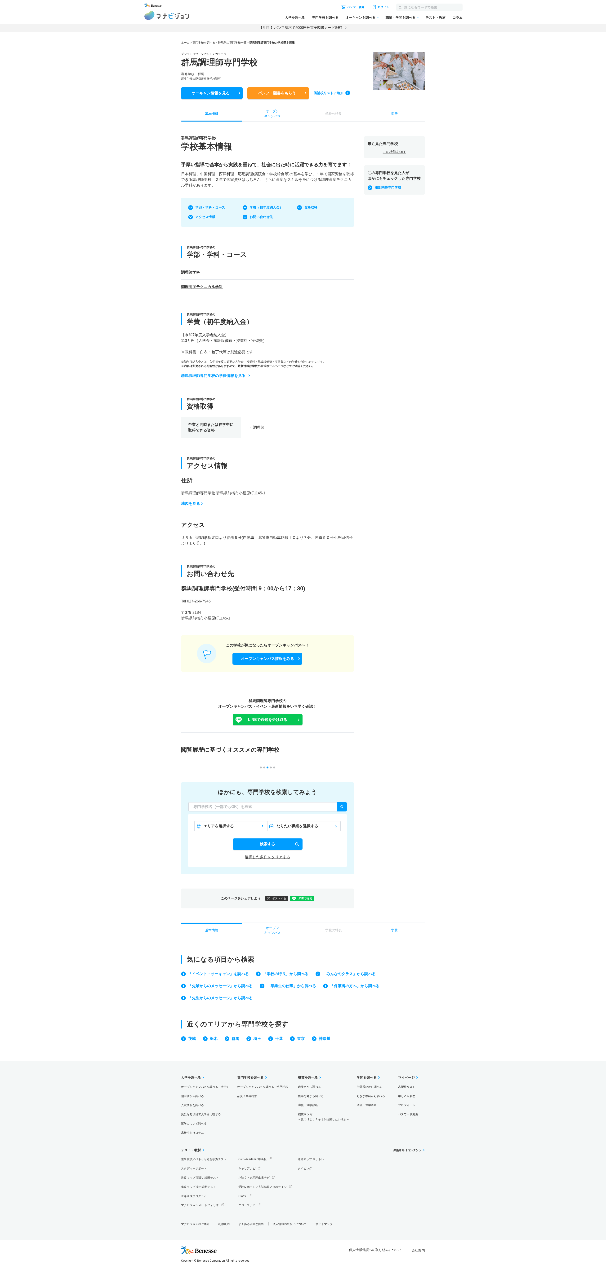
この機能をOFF (394, 152)
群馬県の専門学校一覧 (232, 42)
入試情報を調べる (192, 1105)
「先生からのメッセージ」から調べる (220, 998)
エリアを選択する (219, 826)
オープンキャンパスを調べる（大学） (205, 1087)
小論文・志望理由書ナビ (254, 1177)
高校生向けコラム (192, 1132)
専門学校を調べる (325, 17)
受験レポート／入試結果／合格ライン (262, 1187)
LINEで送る (305, 898)
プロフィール (406, 1105)
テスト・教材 (436, 17)
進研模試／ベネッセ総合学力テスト (204, 1159)
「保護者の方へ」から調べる (354, 986)
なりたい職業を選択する (297, 826)
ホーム (185, 42)
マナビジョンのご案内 (195, 1224)
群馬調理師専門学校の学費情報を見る (213, 376)
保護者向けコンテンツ (407, 1150)
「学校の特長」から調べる (285, 974)
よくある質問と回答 (251, 1224)
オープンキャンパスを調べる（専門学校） (264, 1087)
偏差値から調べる (192, 1096)
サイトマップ (324, 1224)
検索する (267, 844)
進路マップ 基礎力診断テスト (200, 1177)
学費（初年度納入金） (266, 207)
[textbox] (267, 806)
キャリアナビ (246, 1168)
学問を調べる (367, 1077)
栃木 (214, 1039)
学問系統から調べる (369, 1087)
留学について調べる (194, 1123)
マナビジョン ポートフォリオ (200, 1205)
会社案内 (418, 1250)
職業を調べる (308, 1077)
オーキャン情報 (211, 93)
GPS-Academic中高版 (252, 1159)
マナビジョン (166, 15)
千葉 (279, 1039)
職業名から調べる (309, 1087)
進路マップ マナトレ (311, 1159)
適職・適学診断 (308, 1105)
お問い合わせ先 (261, 217)
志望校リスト (406, 1087)
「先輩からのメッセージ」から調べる (220, 986)
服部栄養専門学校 (388, 187)
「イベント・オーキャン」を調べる (218, 974)
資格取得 (310, 207)
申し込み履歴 (406, 1096)
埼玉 (257, 1039)
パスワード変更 (408, 1114)
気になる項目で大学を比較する (201, 1114)
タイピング (305, 1168)
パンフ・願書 (277, 93)
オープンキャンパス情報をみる (267, 659)
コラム (458, 17)
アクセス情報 (205, 217)
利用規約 (224, 1224)
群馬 (235, 1039)
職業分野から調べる (311, 1096)
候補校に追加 (328, 93)
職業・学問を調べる (400, 17)
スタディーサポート (194, 1168)
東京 (301, 1039)
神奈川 (324, 1039)
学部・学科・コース (210, 207)
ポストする (279, 898)
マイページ (406, 1077)
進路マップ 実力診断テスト (198, 1187)
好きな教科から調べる (371, 1096)
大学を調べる (295, 17)
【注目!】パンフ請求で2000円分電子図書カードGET (300, 28)
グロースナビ (246, 1205)
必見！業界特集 (247, 1096)
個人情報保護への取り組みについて (375, 1250)
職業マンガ (323, 1117)
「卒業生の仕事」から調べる (291, 986)
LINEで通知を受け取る (267, 720)
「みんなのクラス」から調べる (349, 974)
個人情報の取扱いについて (290, 1224)
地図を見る (190, 503)
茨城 (192, 1039)
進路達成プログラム (194, 1196)
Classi (242, 1196)
